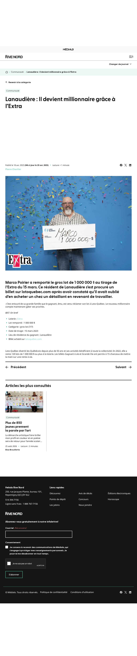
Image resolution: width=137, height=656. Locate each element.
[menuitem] (120, 64)
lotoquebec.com (33, 339)
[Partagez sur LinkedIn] (130, 165)
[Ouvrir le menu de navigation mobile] (131, 56)
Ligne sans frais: (21, 504)
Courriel (15, 528)
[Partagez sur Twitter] (125, 165)
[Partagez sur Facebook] (121, 165)
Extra (19, 318)
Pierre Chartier (13, 169)
